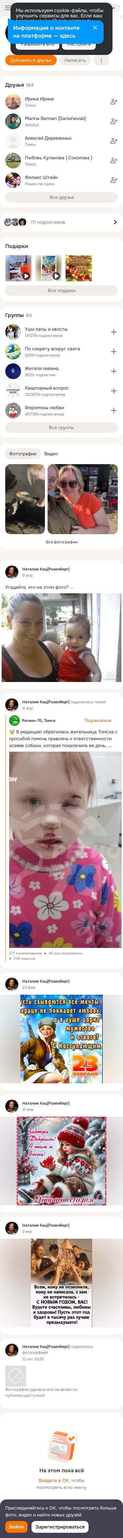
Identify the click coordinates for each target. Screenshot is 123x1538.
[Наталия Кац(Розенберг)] (11, 572)
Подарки (16, 246)
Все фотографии (61, 542)
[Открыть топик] (61, 587)
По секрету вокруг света (52, 349)
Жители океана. (42, 368)
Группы (14, 315)
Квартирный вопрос (47, 388)
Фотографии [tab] (22, 454)
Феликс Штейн (41, 177)
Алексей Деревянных (48, 138)
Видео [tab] (51, 454)
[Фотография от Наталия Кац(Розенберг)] (25, 499)
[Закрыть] (95, 28)
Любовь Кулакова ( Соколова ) (58, 158)
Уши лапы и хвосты (46, 329)
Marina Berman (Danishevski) (55, 118)
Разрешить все (37, 44)
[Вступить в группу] (114, 332)
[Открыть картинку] (65, 850)
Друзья (14, 84)
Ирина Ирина (39, 99)
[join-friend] (114, 102)
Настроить (79, 44)
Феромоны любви (44, 408)
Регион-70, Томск (39, 720)
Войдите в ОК (54, 1480)
